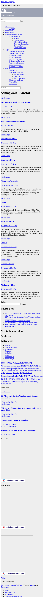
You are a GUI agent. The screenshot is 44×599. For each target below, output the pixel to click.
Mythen (3, 373)
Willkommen (9, 27)
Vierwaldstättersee (33, 379)
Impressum (13, 70)
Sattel (30, 373)
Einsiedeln (14, 368)
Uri (24, 378)
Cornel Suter (18, 76)
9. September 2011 (7, 206)
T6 (14, 379)
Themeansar (5, 587)
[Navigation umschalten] (2, 19)
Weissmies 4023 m (7, 264)
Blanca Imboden (19, 78)
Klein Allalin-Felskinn (9, 139)
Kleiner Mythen (32, 370)
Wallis (3, 382)
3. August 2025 (6, 434)
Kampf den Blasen (15, 55)
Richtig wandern (15, 57)
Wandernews (9, 32)
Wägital (37, 382)
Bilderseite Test (10, 592)
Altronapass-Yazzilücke (9, 181)
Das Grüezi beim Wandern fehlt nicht (17, 321)
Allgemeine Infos (11, 347)
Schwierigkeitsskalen (21, 42)
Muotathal (39, 370)
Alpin (15, 363)
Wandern (10, 381)
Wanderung (18, 382)
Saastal (25, 373)
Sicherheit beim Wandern (13, 34)
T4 (8, 378)
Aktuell (7, 69)
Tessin (19, 378)
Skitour (37, 376)
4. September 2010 (7, 289)
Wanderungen (5, 98)
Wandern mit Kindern (16, 53)
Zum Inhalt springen (8, 2)
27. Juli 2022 (5, 106)
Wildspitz (26, 382)
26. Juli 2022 (5, 125)
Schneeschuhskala (20, 48)
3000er (3, 363)
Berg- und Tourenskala (21, 44)
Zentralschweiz (6, 384)
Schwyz (8, 351)
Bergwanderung (29, 365)
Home (7, 591)
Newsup (32, 585)
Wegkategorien (19, 40)
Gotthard (3, 370)
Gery (11, 106)
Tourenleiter (13, 82)
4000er (9, 363)
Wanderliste (9, 31)
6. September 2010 (7, 268)
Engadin (20, 368)
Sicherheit (17, 38)
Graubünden (12, 370)
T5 (11, 379)
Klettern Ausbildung (16, 80)
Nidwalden (16, 373)
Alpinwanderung (7, 366)
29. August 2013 (6, 164)
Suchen (3, 302)
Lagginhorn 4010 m (8, 160)
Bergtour (17, 366)
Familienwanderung (29, 368)
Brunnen (3, 368)
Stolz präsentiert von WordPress (12, 585)
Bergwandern (18, 46)
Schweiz (18, 375)
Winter (32, 381)
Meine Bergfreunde (16, 72)
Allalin (3, 202)
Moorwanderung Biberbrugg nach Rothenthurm (21, 323)
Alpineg (8, 10)
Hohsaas (4, 243)
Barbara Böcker (19, 74)
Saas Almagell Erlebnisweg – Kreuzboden (16, 102)
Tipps (7, 50)
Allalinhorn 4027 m (8, 285)
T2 (2, 379)
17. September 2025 (8, 402)
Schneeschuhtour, (7, 376)
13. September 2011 (8, 185)
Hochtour (23, 370)
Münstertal (9, 373)
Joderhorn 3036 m (7, 221)
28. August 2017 (6, 143)
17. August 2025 (6, 424)
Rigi (21, 373)
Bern (40, 366)
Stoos (41, 376)
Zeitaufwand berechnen (17, 51)
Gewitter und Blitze (16, 59)
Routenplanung (14, 36)
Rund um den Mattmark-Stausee (13, 121)
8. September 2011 (7, 226)
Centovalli (8, 368)
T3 (5, 378)
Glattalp (36, 368)
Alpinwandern (24, 362)
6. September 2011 (7, 247)
